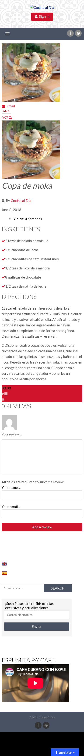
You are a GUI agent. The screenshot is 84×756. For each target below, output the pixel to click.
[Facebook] (70, 33)
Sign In (43, 16)
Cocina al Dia (21, 200)
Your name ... (11, 487)
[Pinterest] (78, 33)
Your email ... (11, 507)
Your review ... (12, 434)
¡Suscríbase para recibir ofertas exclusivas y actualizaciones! (29, 605)
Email (10, 106)
